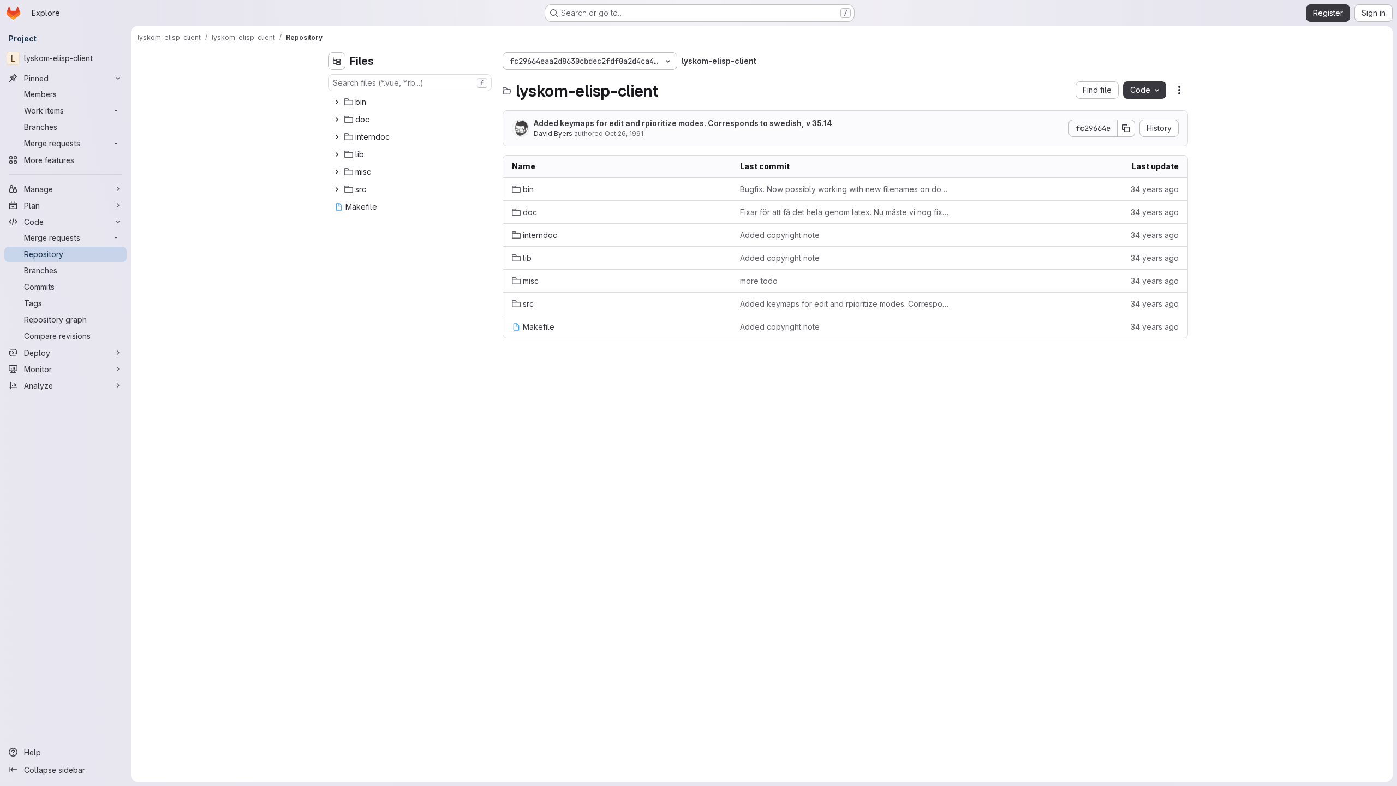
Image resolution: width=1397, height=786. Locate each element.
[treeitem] (411, 102)
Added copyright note (780, 235)
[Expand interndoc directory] (336, 137)
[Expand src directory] (336, 189)
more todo (759, 280)
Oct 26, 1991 (624, 133)
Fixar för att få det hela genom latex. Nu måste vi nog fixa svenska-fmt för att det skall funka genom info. (845, 212)
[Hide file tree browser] (336, 61)
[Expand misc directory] (336, 171)
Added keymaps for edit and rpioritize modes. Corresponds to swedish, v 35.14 (683, 123)
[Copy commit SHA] (1126, 128)
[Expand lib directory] (336, 154)
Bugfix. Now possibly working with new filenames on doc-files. (845, 189)
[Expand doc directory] (336, 119)
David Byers (553, 133)
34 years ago (1155, 189)
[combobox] (410, 82)
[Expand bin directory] (336, 102)
